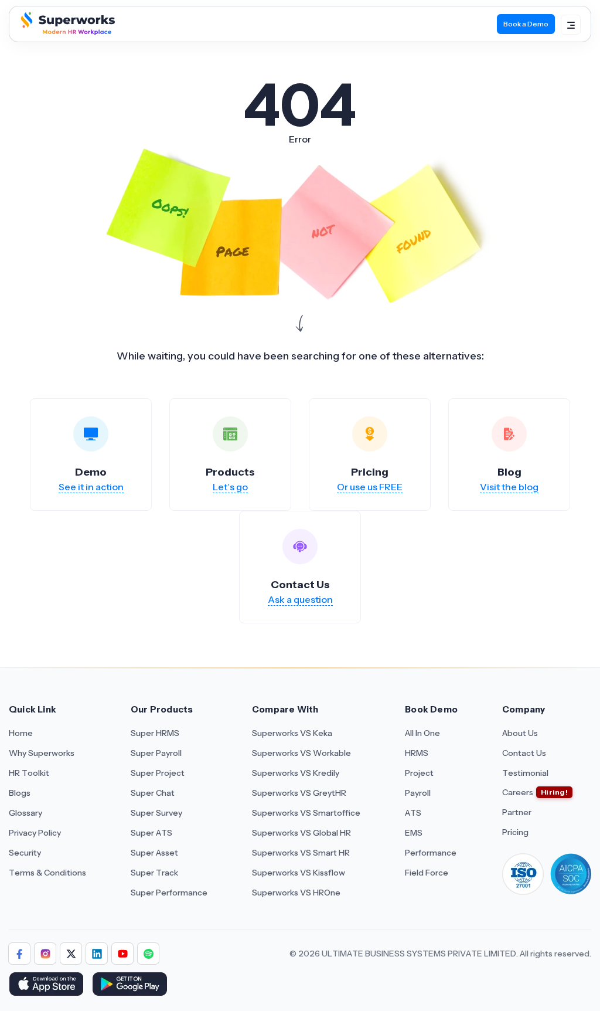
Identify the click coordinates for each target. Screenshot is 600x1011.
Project (419, 773)
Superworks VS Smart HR (301, 852)
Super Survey (156, 813)
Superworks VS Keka (292, 733)
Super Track (154, 872)
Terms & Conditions (47, 872)
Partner (516, 812)
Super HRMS (155, 733)
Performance (430, 852)
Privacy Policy (35, 832)
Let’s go (230, 487)
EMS (413, 832)
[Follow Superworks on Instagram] (45, 953)
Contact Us (524, 753)
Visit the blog (509, 487)
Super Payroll (156, 753)
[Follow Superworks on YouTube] (122, 953)
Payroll (418, 793)
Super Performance (169, 892)
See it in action (91, 487)
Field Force (426, 872)
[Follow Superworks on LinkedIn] (96, 953)
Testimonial (525, 773)
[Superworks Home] (66, 32)
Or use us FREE (370, 487)
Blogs (19, 793)
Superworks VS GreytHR (299, 793)
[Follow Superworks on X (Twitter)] (70, 953)
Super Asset (154, 852)
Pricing (515, 832)
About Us (520, 733)
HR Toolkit (29, 773)
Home (21, 733)
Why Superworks (41, 753)
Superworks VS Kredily (295, 773)
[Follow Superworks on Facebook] (19, 953)
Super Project (158, 773)
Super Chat (153, 793)
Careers (517, 792)
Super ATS (151, 832)
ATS (413, 813)
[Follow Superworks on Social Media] (148, 953)
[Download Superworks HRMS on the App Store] (46, 985)
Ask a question (300, 599)
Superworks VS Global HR (301, 832)
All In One (422, 733)
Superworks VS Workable (301, 753)
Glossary (25, 813)
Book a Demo (525, 23)
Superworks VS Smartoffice (306, 813)
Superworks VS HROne (296, 892)
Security (25, 852)
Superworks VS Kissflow (298, 872)
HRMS (416, 753)
